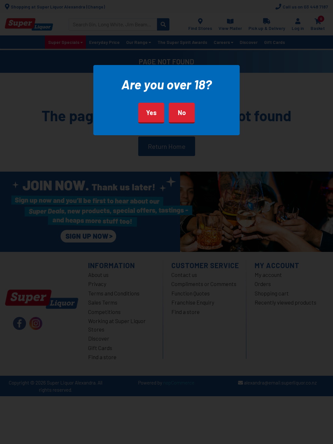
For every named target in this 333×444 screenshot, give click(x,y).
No (182, 112)
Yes (151, 112)
